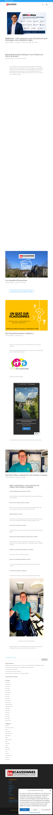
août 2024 (7, 688)
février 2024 (7, 692)
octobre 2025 (8, 684)
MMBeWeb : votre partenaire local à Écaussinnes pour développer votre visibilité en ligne (26, 39)
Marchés (7, 747)
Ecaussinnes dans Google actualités (21, 291)
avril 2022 (7, 716)
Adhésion (11, 788)
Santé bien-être (8, 755)
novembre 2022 (8, 704)
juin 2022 (7, 712)
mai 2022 (7, 714)
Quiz (22, 335)
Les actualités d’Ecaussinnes (16, 280)
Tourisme (7, 759)
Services (36, 42)
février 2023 (7, 700)
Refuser (35, 809)
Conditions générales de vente (15, 800)
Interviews (23, 477)
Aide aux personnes (9, 727)
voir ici (36, 648)
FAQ (9, 793)
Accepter (25, 809)
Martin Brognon (10, 42)
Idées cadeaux (8, 739)
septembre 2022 (8, 706)
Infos (32, 42)
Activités (7, 725)
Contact (10, 790)
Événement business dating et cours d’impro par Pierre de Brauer (24, 55)
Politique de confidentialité (14, 801)
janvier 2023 (8, 702)
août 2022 (7, 708)
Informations (11, 787)
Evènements (8, 735)
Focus (30, 42)
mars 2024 (7, 690)
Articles (10, 783)
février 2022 (7, 720)
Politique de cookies (34, 812)
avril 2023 (7, 698)
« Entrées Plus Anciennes (10, 657)
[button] (50, 790)
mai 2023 (7, 696)
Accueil (10, 781)
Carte (10, 791)
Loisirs (6, 745)
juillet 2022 (7, 710)
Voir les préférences (46, 809)
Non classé (23, 58)
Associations (8, 731)
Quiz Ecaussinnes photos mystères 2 (19, 333)
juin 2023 (7, 694)
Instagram (11, 794)
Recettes (7, 753)
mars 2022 (7, 718)
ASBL (6, 729)
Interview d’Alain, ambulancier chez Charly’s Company (26, 475)
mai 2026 (7, 682)
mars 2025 (7, 686)
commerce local (24, 42)
